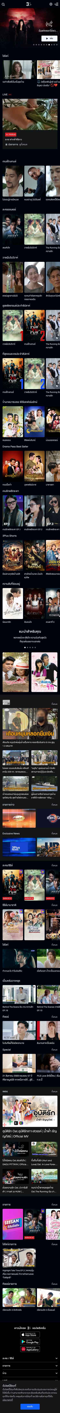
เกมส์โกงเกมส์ (30, 344)
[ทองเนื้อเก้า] (13, 466)
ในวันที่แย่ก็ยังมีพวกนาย (13, 1043)
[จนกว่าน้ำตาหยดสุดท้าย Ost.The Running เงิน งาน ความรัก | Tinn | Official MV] (44, 1176)
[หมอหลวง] (13, 421)
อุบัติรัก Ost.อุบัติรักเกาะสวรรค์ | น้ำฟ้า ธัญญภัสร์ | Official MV (30, 1134)
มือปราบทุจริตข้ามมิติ (11, 574)
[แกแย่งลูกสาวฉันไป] (13, 277)
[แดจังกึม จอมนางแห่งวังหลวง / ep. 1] (34, 924)
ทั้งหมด (54, 704)
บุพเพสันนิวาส (30, 484)
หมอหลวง (7, 440)
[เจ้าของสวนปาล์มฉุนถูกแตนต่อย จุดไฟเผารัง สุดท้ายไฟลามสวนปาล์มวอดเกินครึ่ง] (16, 783)
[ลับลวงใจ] (34, 603)
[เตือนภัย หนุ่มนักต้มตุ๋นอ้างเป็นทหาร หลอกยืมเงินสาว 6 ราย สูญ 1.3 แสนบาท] (30, 723)
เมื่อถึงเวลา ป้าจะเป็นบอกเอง (48, 971)
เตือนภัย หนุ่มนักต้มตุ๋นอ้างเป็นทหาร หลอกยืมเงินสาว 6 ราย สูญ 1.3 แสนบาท (29, 744)
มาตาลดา (50, 484)
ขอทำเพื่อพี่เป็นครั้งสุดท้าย (13, 82)
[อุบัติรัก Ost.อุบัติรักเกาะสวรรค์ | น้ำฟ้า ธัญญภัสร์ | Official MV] (30, 1111)
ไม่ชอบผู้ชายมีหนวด (11, 199)
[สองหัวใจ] (13, 229)
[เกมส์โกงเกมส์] (34, 325)
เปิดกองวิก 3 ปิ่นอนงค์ (46, 1310)
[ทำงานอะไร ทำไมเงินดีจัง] (19, 958)
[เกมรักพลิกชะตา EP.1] (13, 510)
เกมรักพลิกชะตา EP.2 (33, 529)
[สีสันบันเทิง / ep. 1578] (13, 1224)
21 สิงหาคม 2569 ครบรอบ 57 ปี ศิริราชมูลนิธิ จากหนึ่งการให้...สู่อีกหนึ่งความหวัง (18, 1078)
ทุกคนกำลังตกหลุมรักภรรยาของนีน (33, 297)
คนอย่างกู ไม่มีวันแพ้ (32, 199)
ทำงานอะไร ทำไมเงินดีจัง (12, 971)
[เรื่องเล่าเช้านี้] (19, 818)
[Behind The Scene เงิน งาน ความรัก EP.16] (19, 994)
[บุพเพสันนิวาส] (34, 466)
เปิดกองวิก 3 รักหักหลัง (12, 1310)
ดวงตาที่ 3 (50, 622)
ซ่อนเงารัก (7, 622)
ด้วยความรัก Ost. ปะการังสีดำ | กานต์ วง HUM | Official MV (15, 1190)
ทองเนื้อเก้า (7, 484)
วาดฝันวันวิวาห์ (30, 247)
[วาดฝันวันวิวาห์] (34, 229)
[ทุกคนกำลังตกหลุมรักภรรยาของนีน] (34, 277)
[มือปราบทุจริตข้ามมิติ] (13, 555)
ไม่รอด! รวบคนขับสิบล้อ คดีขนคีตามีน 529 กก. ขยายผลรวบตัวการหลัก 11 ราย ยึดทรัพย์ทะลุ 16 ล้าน (16, 770)
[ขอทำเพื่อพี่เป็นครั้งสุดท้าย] (19, 69)
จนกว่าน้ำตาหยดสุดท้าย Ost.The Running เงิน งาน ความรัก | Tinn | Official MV (43, 1190)
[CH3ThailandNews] (19, 847)
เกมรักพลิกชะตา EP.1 (12, 529)
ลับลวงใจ (28, 622)
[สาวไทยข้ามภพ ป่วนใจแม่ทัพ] (34, 555)
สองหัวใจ (6, 247)
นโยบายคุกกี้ (8, 1400)
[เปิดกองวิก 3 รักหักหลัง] (19, 1297)
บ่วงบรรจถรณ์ (52, 440)
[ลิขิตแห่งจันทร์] (34, 421)
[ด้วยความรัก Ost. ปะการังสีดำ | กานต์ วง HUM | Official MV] (16, 1176)
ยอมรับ (30, 1406)
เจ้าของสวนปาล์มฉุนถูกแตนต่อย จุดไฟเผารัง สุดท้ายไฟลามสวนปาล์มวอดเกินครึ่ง (16, 796)
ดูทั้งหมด (23, 144)
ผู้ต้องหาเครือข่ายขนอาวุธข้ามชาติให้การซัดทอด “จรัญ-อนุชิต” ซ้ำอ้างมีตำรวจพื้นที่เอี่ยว (43, 796)
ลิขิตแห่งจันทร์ (30, 440)
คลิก (50, 38)
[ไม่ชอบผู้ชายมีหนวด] (13, 181)
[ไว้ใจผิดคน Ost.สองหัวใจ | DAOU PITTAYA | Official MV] (16, 1149)
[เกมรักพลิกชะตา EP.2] (34, 510)
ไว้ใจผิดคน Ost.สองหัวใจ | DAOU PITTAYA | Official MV (15, 1162)
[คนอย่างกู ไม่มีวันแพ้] (34, 181)
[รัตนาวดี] (16, 672)
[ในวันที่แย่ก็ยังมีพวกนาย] (19, 1030)
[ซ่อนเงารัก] (13, 603)
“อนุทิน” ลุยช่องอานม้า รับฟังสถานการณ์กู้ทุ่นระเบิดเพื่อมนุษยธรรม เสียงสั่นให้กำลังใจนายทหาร (43, 770)
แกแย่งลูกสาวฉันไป (10, 295)
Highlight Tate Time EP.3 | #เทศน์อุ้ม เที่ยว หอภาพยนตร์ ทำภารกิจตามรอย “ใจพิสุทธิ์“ (18, 1274)
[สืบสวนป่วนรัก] (44, 672)
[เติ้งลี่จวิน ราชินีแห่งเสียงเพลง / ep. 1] (13, 924)
